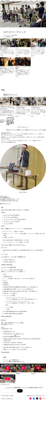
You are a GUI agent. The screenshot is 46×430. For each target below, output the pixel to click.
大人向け (33, 373)
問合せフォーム (20, 333)
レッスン (17, 116)
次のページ (25, 127)
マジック (2, 55)
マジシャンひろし (5, 132)
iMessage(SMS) (36, 338)
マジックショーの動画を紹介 (13, 387)
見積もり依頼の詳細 (6, 316)
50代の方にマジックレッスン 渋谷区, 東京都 (23, 107)
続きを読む (10, 115)
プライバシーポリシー (7, 398)
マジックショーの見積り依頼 (8, 267)
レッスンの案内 (24, 130)
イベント (10, 118)
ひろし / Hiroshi (23, 192)
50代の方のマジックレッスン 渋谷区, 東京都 (38, 107)
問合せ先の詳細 (5, 352)
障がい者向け (4, 48)
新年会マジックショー (7, 67)
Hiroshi (11, 395)
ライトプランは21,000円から (11, 217)
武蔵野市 (11, 123)
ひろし (3, 327)
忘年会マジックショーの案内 (23, 67)
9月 (7, 118)
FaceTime (19, 338)
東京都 (7, 123)
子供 (7, 122)
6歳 (13, 117)
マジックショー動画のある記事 (29, 387)
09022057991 (7, 340)
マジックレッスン (5, 384)
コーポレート (2, 119)
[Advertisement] (23, 416)
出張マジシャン (31, 395)
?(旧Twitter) (7, 342)
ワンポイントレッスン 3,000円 (11, 221)
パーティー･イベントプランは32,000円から (15, 219)
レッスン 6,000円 (8, 223)
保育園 (7, 121)
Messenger (6, 336)
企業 (13, 119)
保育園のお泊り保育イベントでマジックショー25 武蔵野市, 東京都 (7, 108)
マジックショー (3, 121)
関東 (8, 124)
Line (30, 338)
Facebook (19, 342)
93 (20, 127)
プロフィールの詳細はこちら (8, 142)
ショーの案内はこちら (8, 36)
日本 (9, 122)
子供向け (1, 122)
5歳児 (11, 117)
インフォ (42, 0)
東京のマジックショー (37, 48)
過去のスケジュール (5, 203)
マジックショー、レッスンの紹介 (37, 130)
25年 (8, 117)
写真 (10, 121)
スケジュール (3, 196)
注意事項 (3, 264)
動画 (4, 357)
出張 (12, 121)
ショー (18, 48)
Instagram (13, 342)
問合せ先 (3, 320)
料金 (2, 207)
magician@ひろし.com (9, 333)
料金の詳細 (9, 264)
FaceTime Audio (12, 338)
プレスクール (8, 119)
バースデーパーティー (6, 373)
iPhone (5, 338)
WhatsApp (25, 338)
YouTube (17, 344)
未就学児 (12, 122)
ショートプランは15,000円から (11, 215)
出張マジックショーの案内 (13, 130)
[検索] (20, 391)
